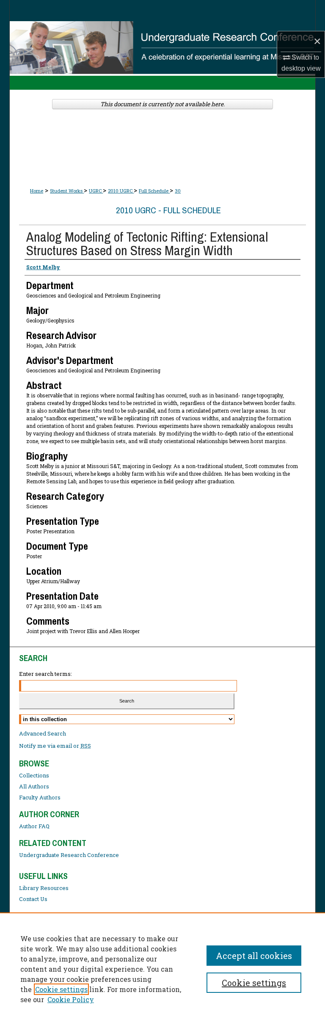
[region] (162, 968)
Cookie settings (61, 989)
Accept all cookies (254, 955)
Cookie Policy (70, 999)
